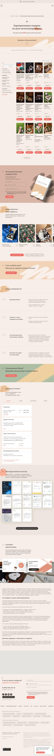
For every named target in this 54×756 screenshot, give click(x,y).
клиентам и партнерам (6, 90)
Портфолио (26, 706)
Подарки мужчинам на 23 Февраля (8, 713)
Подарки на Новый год (6, 716)
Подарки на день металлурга (33, 722)
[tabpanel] (27, 434)
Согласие (20, 193)
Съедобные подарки (36, 716)
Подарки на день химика (45, 722)
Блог (31, 706)
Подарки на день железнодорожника (9, 722)
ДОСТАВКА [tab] (8, 400)
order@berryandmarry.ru (7, 689)
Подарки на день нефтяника (22, 722)
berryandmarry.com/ (39, 739)
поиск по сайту (43, 706)
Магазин (17, 16)
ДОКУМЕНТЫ (50, 706)
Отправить (9, 196)
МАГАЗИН (2, 706)
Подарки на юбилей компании (28, 713)
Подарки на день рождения (26, 716)
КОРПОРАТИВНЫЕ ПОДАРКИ (11, 706)
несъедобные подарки (6, 72)
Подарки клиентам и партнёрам (40, 713)
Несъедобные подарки (46, 716)
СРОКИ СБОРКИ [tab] (33, 400)
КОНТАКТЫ (36, 706)
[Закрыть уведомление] (51, 746)
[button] (34, 255)
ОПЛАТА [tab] (20, 400)
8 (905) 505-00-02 (19, 440)
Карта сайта (4, 738)
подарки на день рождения (7, 92)
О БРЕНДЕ (20, 706)
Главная (12, 16)
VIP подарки (19, 713)
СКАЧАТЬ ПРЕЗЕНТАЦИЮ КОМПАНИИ (7, 563)
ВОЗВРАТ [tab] (45, 400)
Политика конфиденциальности (8, 736)
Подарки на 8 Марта (16, 716)
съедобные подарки (6, 70)
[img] (2, 6)
